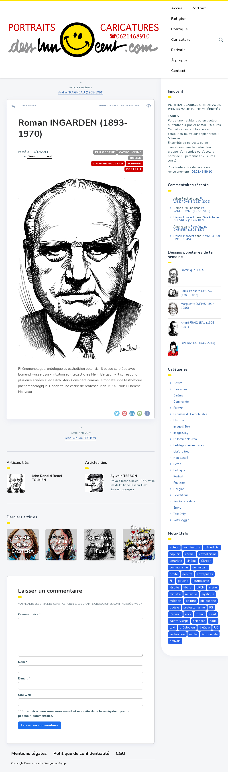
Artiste (177, 383)
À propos (179, 60)
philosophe (105, 152)
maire (213, 587)
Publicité (179, 483)
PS (211, 607)
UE (216, 627)
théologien (187, 627)
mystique (208, 594)
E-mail (24, 678)
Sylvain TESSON (123, 476)
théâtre (204, 627)
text (172, 627)
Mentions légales (29, 753)
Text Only (179, 514)
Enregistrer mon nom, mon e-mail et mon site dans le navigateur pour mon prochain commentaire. (76, 713)
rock (188, 614)
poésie (174, 607)
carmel (190, 554)
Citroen (206, 561)
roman (135, 158)
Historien (179, 420)
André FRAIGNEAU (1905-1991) (80, 92)
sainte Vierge (179, 621)
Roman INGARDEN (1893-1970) (73, 128)
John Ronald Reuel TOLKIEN (47, 478)
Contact (178, 70)
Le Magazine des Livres (188, 445)
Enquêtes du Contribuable (190, 414)
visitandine (177, 634)
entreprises (205, 574)
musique (191, 594)
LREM (201, 587)
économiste (210, 634)
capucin (175, 554)
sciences (199, 621)
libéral (187, 587)
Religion (179, 18)
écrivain (175, 641)
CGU (120, 753)
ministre (175, 594)
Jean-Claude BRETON (80, 438)
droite (174, 574)
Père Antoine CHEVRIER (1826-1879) (196, 218)
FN (171, 581)
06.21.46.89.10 (201, 172)
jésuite (174, 587)
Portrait (199, 8)
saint (212, 614)
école (193, 634)
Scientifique (180, 495)
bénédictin (212, 547)
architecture (191, 547)
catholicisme (130, 152)
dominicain (199, 567)
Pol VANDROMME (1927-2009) (191, 200)
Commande (181, 402)
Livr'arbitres (181, 452)
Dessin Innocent (39, 156)
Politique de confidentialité (81, 753)
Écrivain (178, 49)
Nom (22, 662)
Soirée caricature (184, 501)
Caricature (181, 39)
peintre (191, 601)
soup (213, 621)
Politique (179, 29)
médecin (175, 601)
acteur (174, 547)
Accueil (178, 8)
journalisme (201, 581)
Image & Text (181, 427)
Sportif (177, 508)
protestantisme (194, 607)
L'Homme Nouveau (108, 163)
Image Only (180, 433)
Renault (175, 614)
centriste (176, 561)
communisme (179, 567)
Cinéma (178, 396)
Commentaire (29, 614)
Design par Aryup (55, 763)
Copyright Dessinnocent (26, 763)
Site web (24, 695)
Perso (177, 464)
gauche (183, 581)
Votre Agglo (181, 520)
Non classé (180, 458)
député (187, 574)
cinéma (192, 561)
